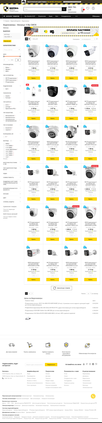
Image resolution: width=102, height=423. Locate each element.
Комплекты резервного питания (41, 417)
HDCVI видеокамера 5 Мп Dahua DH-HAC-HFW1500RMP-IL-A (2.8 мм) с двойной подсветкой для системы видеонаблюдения (90, 264)
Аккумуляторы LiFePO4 (55, 418)
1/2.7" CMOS (9, 153)
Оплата (48, 373)
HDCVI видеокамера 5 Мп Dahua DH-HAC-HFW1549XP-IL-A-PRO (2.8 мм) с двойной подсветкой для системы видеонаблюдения (33, 264)
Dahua (7, 67)
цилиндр (8, 106)
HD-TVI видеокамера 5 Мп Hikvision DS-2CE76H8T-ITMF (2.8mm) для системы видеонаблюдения (53, 224)
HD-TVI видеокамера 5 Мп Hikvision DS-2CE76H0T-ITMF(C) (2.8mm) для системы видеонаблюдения (91, 183)
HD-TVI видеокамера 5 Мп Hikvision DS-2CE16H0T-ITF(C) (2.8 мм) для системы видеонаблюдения (91, 143)
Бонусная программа (51, 385)
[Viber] (96, 364)
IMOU (7, 71)
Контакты (66, 385)
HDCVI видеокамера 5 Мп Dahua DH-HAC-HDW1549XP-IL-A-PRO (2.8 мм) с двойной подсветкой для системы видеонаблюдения (90, 224)
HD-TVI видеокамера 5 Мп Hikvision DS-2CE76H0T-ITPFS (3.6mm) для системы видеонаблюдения (34, 224)
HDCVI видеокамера (11, 80)
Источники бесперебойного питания (60, 417)
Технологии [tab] (7, 93)
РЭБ (12, 403)
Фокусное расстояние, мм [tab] (10, 163)
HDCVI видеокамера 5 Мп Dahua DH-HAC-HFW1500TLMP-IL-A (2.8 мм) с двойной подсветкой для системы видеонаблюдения (90, 62)
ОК (18, 60)
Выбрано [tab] (6, 31)
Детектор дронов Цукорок (39, 403)
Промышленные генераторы (57, 405)
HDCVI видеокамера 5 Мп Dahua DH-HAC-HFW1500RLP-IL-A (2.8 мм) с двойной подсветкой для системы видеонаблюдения (71, 264)
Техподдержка (68, 380)
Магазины (97, 16)
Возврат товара (50, 380)
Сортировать (76, 39)
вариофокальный (10, 117)
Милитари (85, 385)
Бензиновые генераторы (42, 405)
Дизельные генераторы (28, 405)
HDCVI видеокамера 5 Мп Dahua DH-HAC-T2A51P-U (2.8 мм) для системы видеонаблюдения (53, 143)
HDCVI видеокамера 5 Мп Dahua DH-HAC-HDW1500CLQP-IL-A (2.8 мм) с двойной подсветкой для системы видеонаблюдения (33, 62)
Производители (31, 376)
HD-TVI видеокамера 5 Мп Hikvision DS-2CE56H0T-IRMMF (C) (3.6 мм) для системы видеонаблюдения (72, 103)
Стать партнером (31, 385)
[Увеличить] (36, 74)
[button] (97, 31)
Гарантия (48, 378)
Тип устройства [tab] (8, 75)
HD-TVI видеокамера (11, 78)
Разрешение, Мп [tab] (8, 134)
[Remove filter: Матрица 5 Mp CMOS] (11, 36)
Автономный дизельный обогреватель (88, 418)
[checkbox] (12, 67)
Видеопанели (86, 378)
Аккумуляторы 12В (29, 418)
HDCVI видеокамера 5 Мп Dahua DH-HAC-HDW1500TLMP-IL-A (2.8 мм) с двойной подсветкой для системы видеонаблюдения (52, 62)
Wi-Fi (7, 89)
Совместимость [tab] (8, 177)
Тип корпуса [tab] (7, 102)
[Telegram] (93, 364)
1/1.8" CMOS (9, 145)
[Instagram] (90, 364)
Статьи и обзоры (31, 378)
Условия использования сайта (53, 387)
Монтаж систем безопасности (35, 383)
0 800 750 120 (8, 378)
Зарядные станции (26, 417)
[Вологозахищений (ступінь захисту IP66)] (77, 126)
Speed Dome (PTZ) (10, 108)
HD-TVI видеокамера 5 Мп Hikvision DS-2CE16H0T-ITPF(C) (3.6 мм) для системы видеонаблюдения (90, 103)
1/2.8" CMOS (9, 155)
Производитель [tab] (8, 64)
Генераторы (17, 405)
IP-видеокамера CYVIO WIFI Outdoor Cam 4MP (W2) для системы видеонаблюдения (47, 310)
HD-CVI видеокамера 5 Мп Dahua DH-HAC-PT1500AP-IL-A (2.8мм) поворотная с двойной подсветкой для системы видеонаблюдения (72, 143)
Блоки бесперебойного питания (80, 417)
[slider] (51, 2)
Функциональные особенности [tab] (10, 189)
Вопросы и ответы (32, 380)
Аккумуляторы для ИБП (41, 418)
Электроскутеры (50, 396)
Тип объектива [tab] (8, 112)
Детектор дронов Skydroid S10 (23, 403)
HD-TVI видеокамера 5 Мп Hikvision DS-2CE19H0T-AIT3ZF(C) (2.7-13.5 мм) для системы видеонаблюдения (72, 183)
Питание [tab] (6, 194)
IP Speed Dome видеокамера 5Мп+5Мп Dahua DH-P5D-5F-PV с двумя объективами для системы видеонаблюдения (55, 307)
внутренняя (9, 128)
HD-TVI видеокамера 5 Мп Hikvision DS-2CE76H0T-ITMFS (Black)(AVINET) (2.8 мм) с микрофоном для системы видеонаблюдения (53, 103)
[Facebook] (87, 364)
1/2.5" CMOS (9, 151)
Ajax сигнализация (35, 398)
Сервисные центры (69, 383)
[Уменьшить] (30, 74)
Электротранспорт (87, 387)
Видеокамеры (86, 373)
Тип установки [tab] (8, 125)
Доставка (48, 376)
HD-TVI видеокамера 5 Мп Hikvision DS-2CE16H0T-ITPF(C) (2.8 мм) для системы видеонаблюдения (53, 264)
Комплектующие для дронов (54, 403)
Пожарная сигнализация (48, 398)
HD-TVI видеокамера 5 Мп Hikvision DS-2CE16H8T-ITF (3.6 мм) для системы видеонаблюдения (53, 183)
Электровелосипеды (38, 396)
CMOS (7, 143)
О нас (65, 373)
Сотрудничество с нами (70, 378)
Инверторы (17, 417)
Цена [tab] (4, 54)
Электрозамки (86, 380)
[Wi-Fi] (40, 86)
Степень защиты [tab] (8, 202)
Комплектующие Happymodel (71, 403)
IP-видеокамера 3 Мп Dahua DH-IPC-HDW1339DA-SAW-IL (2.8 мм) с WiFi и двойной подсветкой (50, 313)
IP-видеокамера (10, 82)
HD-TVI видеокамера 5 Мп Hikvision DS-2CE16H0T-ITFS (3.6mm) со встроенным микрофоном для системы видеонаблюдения (33, 183)
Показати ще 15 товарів (63, 288)
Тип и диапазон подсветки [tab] (10, 168)
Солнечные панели (7, 417)
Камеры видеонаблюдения (21, 410)
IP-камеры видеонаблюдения (37, 410)
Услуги (66, 376)
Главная (7, 21)
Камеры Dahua (69, 410)
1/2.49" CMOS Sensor (11, 149)
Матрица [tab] (8, 141)
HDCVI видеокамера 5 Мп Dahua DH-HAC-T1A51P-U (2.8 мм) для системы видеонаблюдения (34, 143)
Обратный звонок (72, 12)
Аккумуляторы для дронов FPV (89, 403)
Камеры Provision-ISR (90, 410)
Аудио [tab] (5, 173)
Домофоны (86, 376)
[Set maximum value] (3, 56)
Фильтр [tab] (5, 28)
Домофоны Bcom (20, 412)
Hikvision (8, 69)
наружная (8, 129)
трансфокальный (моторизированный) (11, 120)
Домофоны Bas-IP (31, 412)
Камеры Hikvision (78, 410)
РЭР (8, 403)
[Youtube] (84, 364)
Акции (28, 373)
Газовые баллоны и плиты (70, 418)
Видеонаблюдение (15, 21)
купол (7, 105)
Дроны (4, 403)
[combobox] (45, 9)
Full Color (8, 98)
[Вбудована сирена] (40, 90)
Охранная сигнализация (22, 398)
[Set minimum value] (20, 56)
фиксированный (10, 115)
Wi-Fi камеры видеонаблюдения (54, 410)
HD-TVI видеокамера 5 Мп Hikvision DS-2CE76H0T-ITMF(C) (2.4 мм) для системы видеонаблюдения (71, 224)
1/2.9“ (7, 157)
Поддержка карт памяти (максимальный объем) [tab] (10, 183)
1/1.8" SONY (9, 147)
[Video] (28, 85)
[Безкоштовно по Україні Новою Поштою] (28, 45)
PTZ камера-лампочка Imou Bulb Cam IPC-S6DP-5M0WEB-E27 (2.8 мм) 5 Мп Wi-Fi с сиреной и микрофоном (33, 103)
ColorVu (8, 96)
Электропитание (87, 383)
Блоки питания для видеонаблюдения (12, 418)
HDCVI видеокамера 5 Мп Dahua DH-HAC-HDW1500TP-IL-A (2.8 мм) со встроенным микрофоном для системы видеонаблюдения (71, 62)
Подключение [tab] (7, 86)
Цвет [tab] (4, 198)
